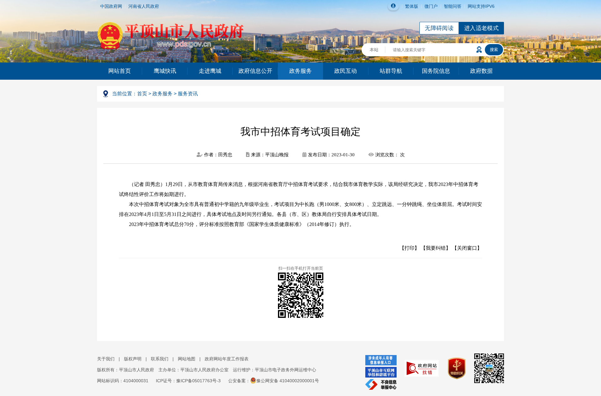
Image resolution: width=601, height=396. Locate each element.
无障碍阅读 (439, 28)
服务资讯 (188, 93)
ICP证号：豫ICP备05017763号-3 (188, 380)
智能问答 (452, 6)
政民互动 (345, 71)
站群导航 (391, 71)
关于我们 (106, 358)
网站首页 (119, 71)
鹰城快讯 (165, 71)
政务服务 (300, 71)
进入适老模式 (481, 28)
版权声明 (132, 358)
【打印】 (409, 248)
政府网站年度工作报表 (227, 358)
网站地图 (186, 358)
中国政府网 (111, 6)
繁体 (409, 6)
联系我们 (159, 358)
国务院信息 (436, 71)
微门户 (431, 6)
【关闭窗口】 (467, 248)
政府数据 (481, 71)
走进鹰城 (210, 71)
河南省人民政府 (143, 6)
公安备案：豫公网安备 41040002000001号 (273, 380)
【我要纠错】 (436, 248)
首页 (142, 93)
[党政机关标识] (453, 367)
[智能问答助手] (479, 49)
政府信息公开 (255, 71)
